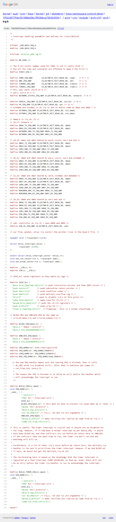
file (61, 28)
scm (22, 13)
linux (30, 13)
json (111, 517)
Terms (33, 517)
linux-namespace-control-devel (84, 13)
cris (74, 17)
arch (67, 17)
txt (104, 517)
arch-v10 (95, 17)
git (47, 13)
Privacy (25, 517)
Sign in (110, 4)
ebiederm (57, 13)
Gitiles (17, 517)
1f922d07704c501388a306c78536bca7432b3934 (31, 17)
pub (15, 13)
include (83, 17)
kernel (6, 13)
